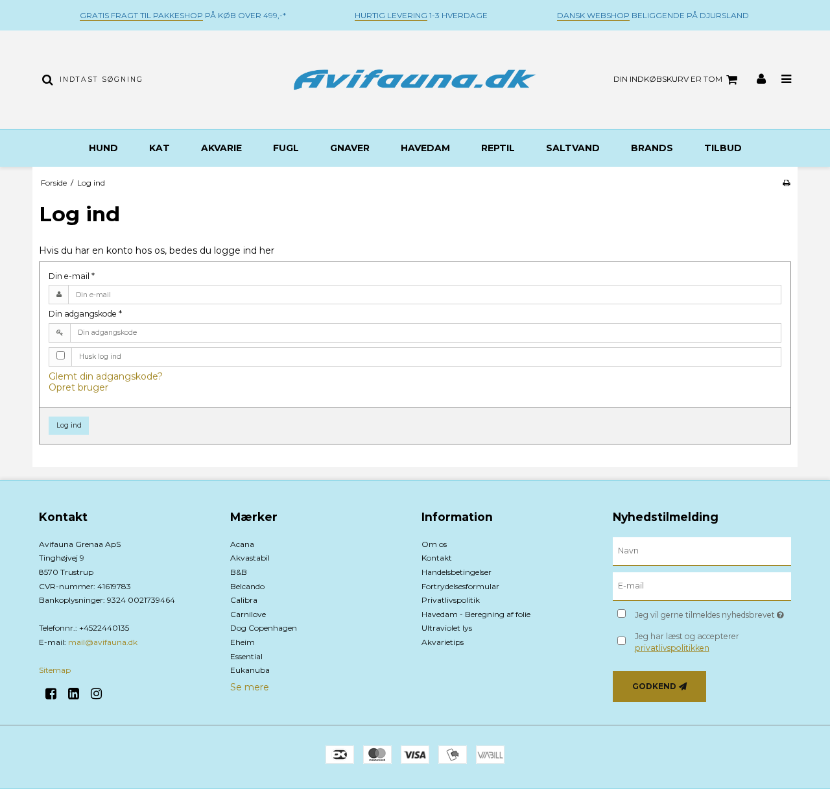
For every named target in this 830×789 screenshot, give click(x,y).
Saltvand (573, 148)
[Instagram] (101, 693)
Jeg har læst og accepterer (687, 642)
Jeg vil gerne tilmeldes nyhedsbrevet (713, 612)
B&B (238, 572)
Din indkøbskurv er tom (667, 79)
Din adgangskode (85, 314)
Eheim (242, 642)
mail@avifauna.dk (102, 642)
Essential (246, 656)
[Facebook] (55, 693)
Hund (103, 148)
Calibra (243, 600)
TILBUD (723, 148)
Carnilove (248, 614)
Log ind (69, 425)
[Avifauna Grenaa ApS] (415, 79)
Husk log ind (100, 356)
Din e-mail (72, 276)
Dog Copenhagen (263, 628)
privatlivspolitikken (672, 648)
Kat (159, 148)
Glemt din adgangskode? (106, 376)
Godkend (654, 686)
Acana (242, 544)
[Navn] (702, 551)
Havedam (425, 148)
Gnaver (350, 148)
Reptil (498, 148)
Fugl (286, 148)
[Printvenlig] (786, 183)
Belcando (247, 586)
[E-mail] (702, 586)
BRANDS (652, 148)
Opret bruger (78, 387)
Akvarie (221, 148)
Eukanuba (250, 670)
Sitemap (55, 670)
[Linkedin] (78, 693)
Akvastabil (250, 558)
